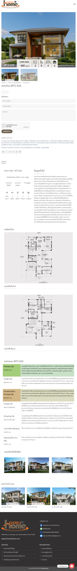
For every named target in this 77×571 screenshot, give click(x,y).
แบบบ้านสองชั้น (16, 145)
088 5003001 (47, 532)
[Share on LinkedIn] (20, 151)
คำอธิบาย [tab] (3, 163)
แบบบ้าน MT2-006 (32, 507)
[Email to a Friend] (13, 151)
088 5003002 (55, 532)
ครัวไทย (26, 141)
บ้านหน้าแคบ (26, 83)
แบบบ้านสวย (16, 148)
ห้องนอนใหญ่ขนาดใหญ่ (42, 143)
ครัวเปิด (22, 141)
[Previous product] (6, 92)
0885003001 (47, 529)
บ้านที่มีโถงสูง (65, 141)
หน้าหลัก (3, 83)
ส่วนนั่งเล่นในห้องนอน (16, 143)
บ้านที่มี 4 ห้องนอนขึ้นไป (56, 141)
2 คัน (7, 141)
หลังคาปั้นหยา (26, 143)
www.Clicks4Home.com (10, 539)
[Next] (71, 39)
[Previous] (5, 39)
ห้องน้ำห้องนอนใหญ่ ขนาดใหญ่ (66, 143)
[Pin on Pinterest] (16, 151)
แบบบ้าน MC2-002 (57, 507)
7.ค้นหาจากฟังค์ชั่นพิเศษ (14, 83)
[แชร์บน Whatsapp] (3, 151)
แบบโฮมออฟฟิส (45, 148)
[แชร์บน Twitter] (9, 151)
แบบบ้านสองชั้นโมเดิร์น (26, 148)
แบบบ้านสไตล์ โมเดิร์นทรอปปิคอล (29, 145)
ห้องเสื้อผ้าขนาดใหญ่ (6, 145)
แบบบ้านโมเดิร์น (36, 148)
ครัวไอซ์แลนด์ (32, 141)
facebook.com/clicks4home (51, 525)
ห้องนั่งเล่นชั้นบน (53, 143)
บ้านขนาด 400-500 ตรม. (42, 141)
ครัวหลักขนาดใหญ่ (14, 141)
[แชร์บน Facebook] (6, 151)
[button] (74, 4)
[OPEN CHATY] (71, 564)
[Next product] (3, 92)
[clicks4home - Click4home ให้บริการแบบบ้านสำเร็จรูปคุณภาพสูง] (10, 4)
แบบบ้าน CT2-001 (6, 507)
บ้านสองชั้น (10, 148)
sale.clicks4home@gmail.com (52, 536)
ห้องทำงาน (33, 143)
